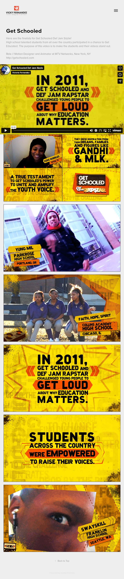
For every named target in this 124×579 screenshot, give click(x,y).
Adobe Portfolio (68, 572)
